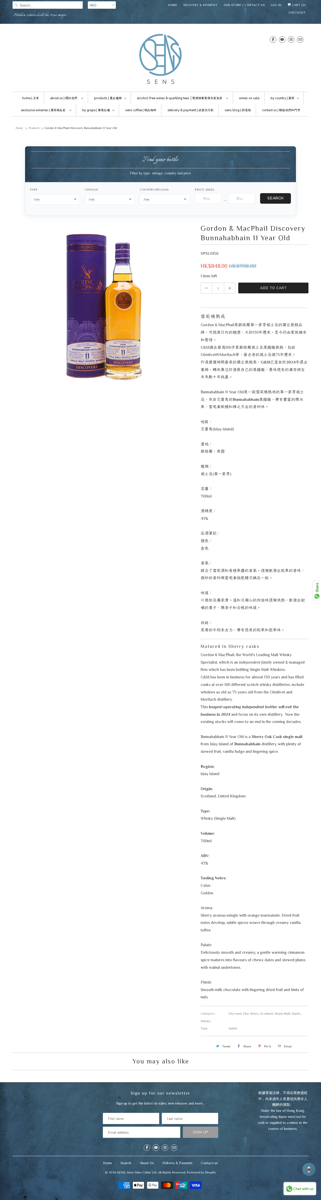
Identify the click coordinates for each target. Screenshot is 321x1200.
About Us (147, 1163)
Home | (30, 98)
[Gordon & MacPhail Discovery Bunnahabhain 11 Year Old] (104, 304)
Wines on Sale (249, 98)
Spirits (296, 1013)
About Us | (63, 98)
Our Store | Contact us (244, 5)
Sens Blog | (238, 110)
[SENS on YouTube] (282, 39)
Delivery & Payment (201, 5)
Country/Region (154, 189)
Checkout (297, 12)
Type (34, 189)
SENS (121, 1172)
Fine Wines (251, 1013)
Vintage (91, 189)
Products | (108, 98)
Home (173, 5)
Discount (235, 1013)
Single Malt (282, 1013)
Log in (276, 5)
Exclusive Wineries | (43, 110)
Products (34, 128)
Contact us (209, 1163)
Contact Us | (281, 110)
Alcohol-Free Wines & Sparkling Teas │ (179, 98)
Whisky (206, 1021)
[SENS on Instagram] (291, 39)
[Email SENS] (300, 39)
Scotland (266, 1013)
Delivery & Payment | (190, 110)
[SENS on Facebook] (273, 39)
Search (275, 198)
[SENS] (160, 59)
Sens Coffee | (140, 110)
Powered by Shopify (201, 1172)
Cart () (298, 5)
